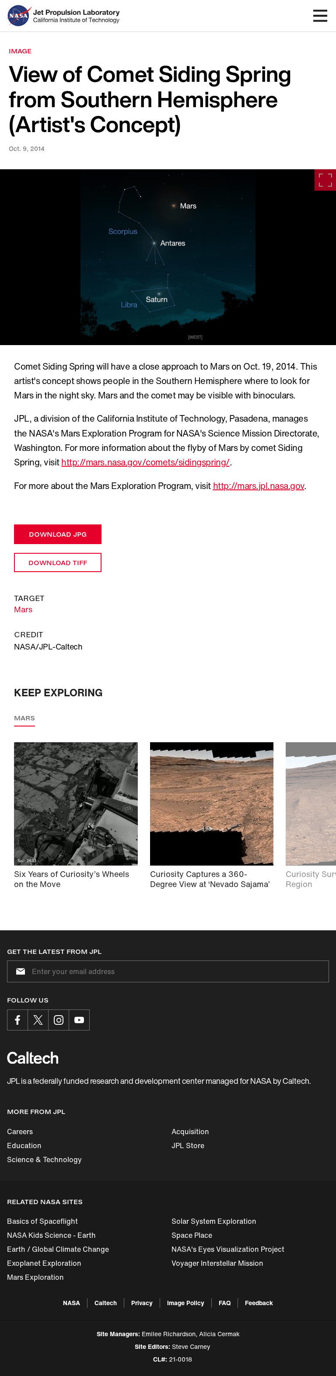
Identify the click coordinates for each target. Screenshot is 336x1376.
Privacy (142, 1302)
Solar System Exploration (214, 1221)
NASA (71, 1302)
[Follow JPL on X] (38, 1019)
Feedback (259, 1302)
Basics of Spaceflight (42, 1221)
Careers (20, 1131)
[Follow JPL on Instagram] (58, 1019)
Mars (23, 609)
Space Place (192, 1235)
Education (24, 1145)
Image (20, 51)
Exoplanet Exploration (44, 1263)
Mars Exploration (35, 1277)
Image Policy (185, 1302)
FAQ (225, 1302)
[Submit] (18, 971)
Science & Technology (44, 1159)
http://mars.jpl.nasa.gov (258, 485)
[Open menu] (320, 16)
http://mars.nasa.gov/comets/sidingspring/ (145, 462)
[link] (168, 257)
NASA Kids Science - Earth (51, 1235)
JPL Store (188, 1145)
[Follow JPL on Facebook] (17, 1019)
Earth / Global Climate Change (58, 1249)
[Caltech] (32, 1057)
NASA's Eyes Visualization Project (228, 1249)
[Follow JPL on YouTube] (79, 1019)
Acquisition (190, 1131)
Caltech (105, 1302)
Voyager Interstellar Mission (217, 1263)
